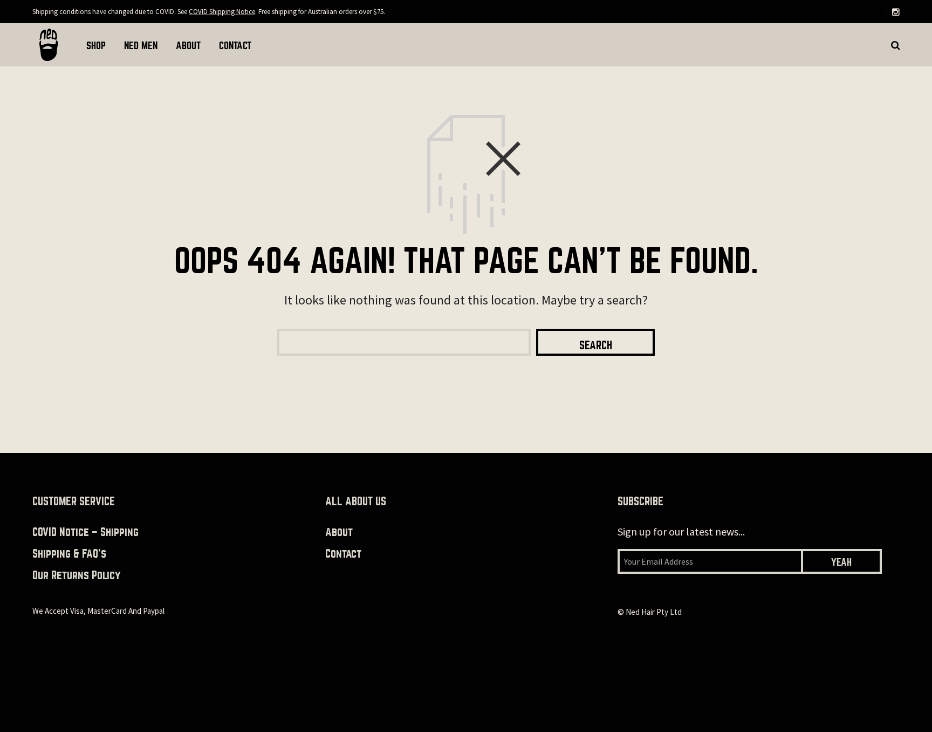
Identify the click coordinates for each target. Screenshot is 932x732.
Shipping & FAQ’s (69, 553)
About (339, 532)
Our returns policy (76, 575)
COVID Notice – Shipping (85, 532)
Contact (343, 553)
